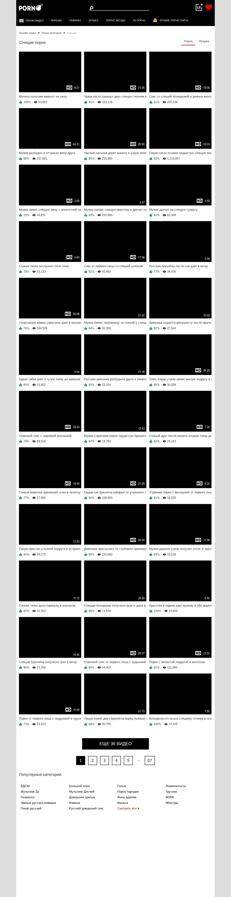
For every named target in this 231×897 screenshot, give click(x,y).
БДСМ (25, 786)
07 (150, 760)
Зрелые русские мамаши (38, 803)
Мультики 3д (30, 791)
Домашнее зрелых (82, 797)
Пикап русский (31, 808)
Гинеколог (28, 797)
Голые (121, 786)
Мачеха (122, 803)
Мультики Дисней (81, 791)
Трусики (171, 791)
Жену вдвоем (126, 797)
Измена (74, 803)
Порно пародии (128, 791)
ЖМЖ (170, 797)
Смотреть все (127, 808)
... (138, 759)
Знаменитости (176, 786)
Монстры (172, 803)
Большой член (79, 786)
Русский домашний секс (86, 808)
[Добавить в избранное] (208, 7)
